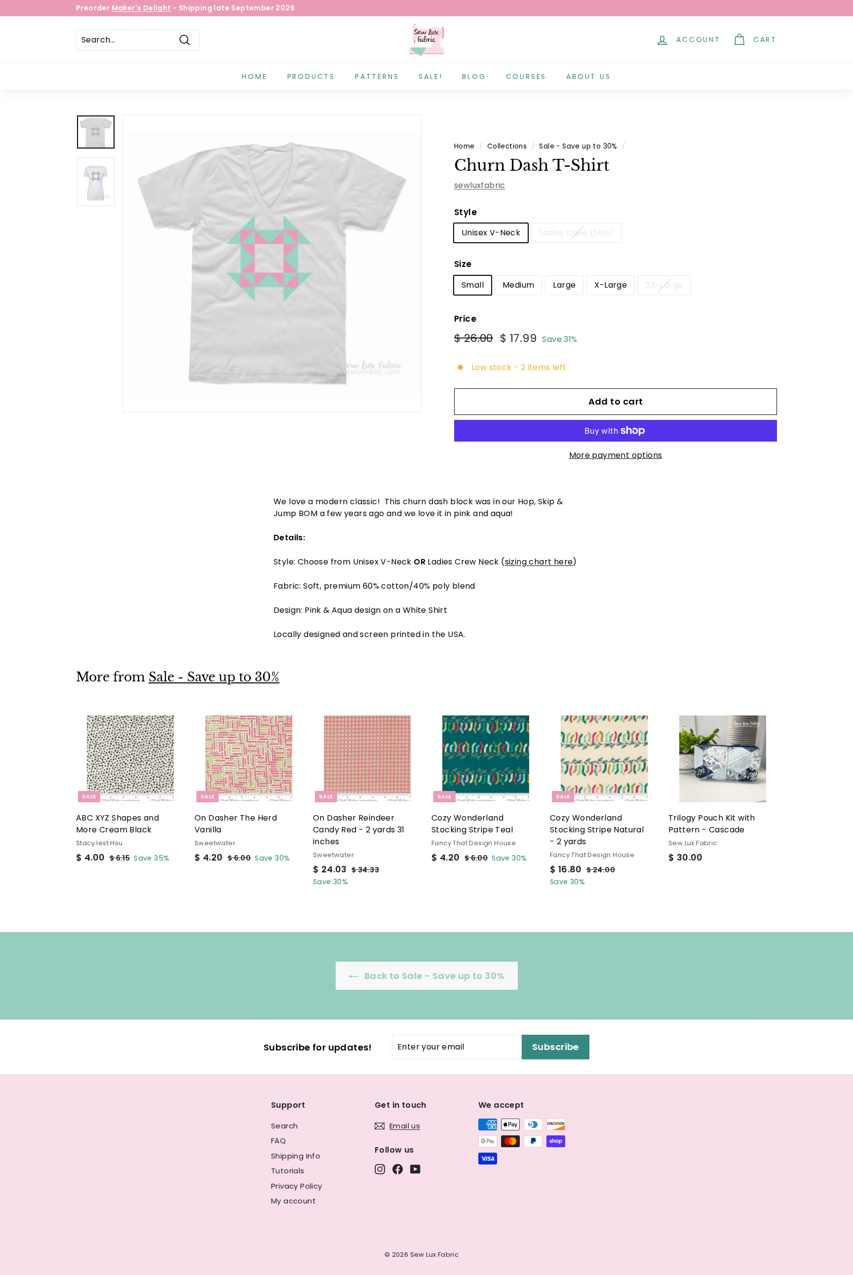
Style (465, 212)
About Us (588, 76)
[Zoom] (272, 263)
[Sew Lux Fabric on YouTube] (415, 1169)
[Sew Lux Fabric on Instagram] (380, 1169)
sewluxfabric (479, 185)
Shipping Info (295, 1156)
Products (311, 76)
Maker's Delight (141, 8)
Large (564, 285)
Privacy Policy (296, 1186)
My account (293, 1201)
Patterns (377, 76)
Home (254, 76)
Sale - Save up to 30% (578, 146)
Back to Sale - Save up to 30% (433, 976)
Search (284, 1126)
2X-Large (664, 285)
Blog (474, 76)
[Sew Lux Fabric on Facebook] (397, 1169)
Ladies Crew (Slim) (576, 232)
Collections (507, 146)
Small (473, 285)
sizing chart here (539, 561)
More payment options (615, 455)
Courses (526, 76)
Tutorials (288, 1170)
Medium (518, 285)
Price (465, 319)
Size (463, 264)
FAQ (278, 1140)
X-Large (610, 285)
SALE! (430, 76)
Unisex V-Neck (491, 232)
